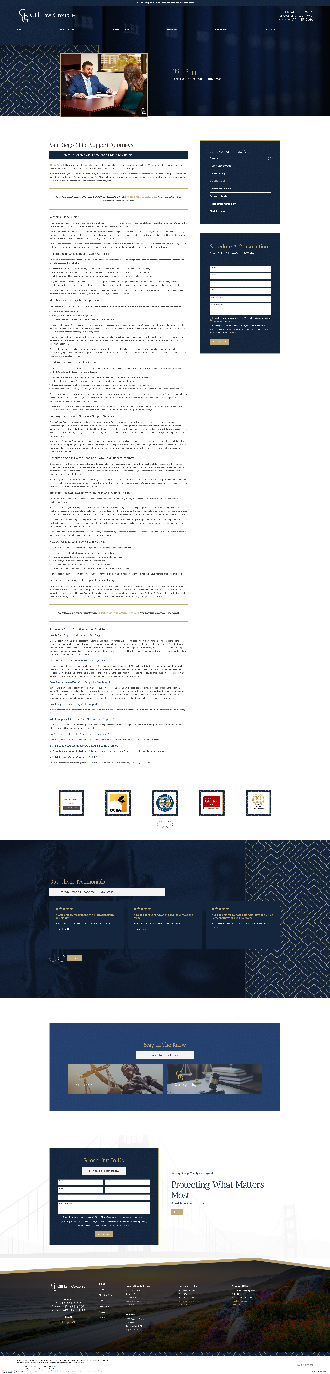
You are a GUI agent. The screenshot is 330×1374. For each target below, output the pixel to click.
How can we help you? (217, 304)
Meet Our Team (106, 1295)
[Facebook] (62, 1322)
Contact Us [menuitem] (270, 29)
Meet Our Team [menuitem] (67, 29)
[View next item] (169, 824)
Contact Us (104, 1317)
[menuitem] (238, 158)
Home (101, 1290)
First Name (214, 267)
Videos (102, 1312)
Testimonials (104, 1306)
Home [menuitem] (19, 29)
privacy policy (219, 321)
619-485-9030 (302, 19)
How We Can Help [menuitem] (121, 29)
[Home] (47, 16)
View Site (130, 1304)
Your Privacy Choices (46, 1366)
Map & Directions (133, 1301)
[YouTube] (73, 1322)
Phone (213, 282)
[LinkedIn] (68, 1322)
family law (88, 165)
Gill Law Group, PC (58, 165)
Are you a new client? (217, 297)
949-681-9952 (301, 12)
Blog (101, 1301)
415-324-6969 (302, 15)
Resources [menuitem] (172, 29)
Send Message (219, 341)
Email (212, 289)
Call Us (177, 1212)
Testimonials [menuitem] (221, 29)
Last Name (214, 274)
